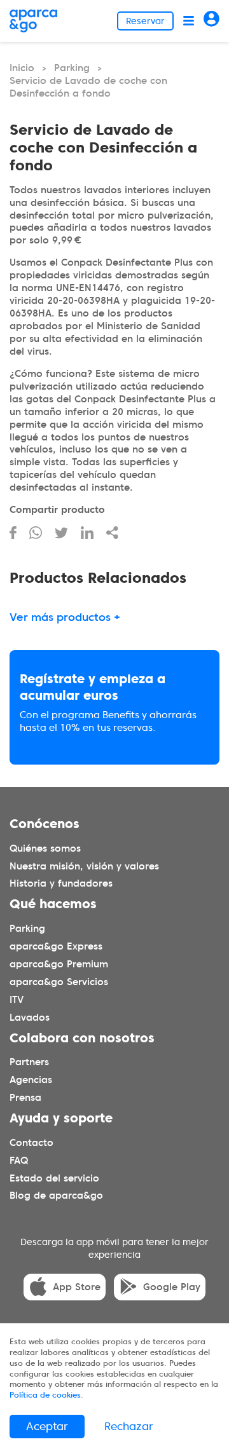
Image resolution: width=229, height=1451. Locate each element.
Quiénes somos (45, 848)
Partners (29, 1062)
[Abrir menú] (188, 21)
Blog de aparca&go (56, 1195)
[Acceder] (211, 21)
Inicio (22, 68)
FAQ (19, 1160)
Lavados (30, 1017)
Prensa (25, 1097)
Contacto (31, 1142)
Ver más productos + (65, 617)
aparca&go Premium (59, 964)
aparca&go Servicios (59, 981)
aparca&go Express (56, 946)
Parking (72, 68)
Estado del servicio (54, 1177)
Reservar (145, 21)
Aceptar (47, 1426)
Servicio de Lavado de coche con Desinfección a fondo (88, 87)
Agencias (31, 1080)
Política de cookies (45, 1395)
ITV (17, 999)
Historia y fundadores (61, 883)
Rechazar (128, 1426)
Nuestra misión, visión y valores (84, 865)
